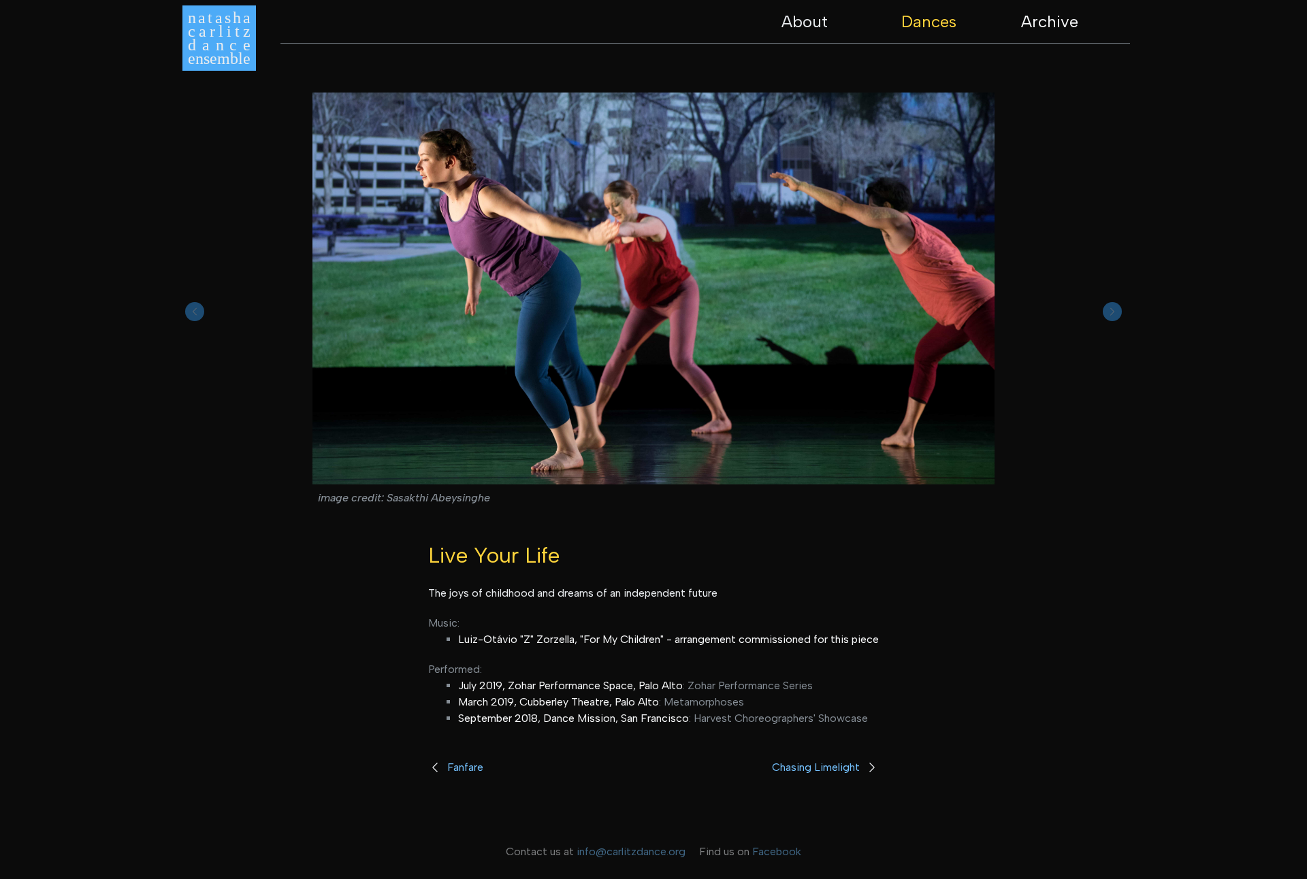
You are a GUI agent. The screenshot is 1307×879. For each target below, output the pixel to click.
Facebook (776, 851)
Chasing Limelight (816, 767)
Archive (1049, 21)
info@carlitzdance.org (631, 851)
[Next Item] (1112, 311)
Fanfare (465, 767)
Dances (928, 21)
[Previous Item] (194, 311)
